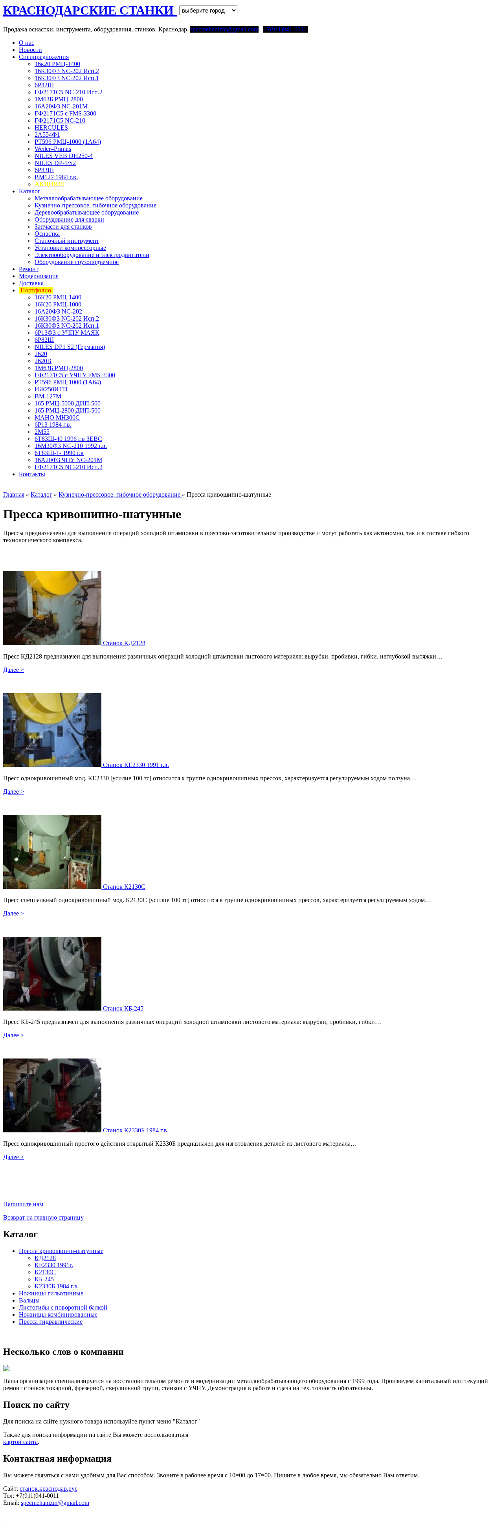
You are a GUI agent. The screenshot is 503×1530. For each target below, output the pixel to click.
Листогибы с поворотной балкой (63, 1307)
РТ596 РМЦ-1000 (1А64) (68, 141)
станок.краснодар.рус (48, 1488)
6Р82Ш (44, 85)
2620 (41, 353)
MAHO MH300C (57, 417)
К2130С (45, 1272)
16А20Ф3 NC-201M (61, 106)
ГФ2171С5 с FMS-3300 (65, 113)
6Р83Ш (44, 170)
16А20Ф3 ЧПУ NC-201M (68, 460)
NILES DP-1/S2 (55, 163)
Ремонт (29, 269)
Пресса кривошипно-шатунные (61, 1250)
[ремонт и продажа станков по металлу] (4, 1523)
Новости (30, 49)
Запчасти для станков (63, 226)
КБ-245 (44, 1279)
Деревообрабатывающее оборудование (87, 212)
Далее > (13, 669)
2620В (43, 361)
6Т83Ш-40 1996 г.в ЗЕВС (68, 438)
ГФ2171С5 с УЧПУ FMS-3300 (75, 375)
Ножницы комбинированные (58, 1314)
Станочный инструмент (67, 240)
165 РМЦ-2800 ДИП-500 (68, 410)
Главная (13, 494)
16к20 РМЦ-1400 (57, 64)
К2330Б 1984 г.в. (57, 1286)
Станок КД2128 (124, 643)
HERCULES (51, 127)
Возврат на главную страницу (43, 1217)
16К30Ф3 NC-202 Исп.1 (67, 78)
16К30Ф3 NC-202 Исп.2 (67, 71)
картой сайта (20, 1441)
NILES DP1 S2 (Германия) (70, 346)
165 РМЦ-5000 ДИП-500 (68, 403)
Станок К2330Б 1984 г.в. (136, 1130)
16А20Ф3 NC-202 (58, 311)
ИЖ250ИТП (51, 389)
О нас (26, 42)
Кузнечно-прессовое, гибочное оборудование (95, 205)
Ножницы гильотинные (51, 1293)
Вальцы (29, 1300)
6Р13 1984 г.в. (53, 424)
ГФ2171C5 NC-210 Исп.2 (69, 92)
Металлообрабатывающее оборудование (89, 198)
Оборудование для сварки (69, 219)
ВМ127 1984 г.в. (56, 177)
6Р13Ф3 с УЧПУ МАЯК (67, 332)
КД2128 (45, 1258)
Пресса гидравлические (51, 1321)
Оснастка (47, 233)
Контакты (32, 474)
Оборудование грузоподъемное (77, 262)
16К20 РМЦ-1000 (58, 304)
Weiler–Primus (53, 148)
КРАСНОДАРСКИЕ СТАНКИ (90, 10)
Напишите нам (23, 1204)
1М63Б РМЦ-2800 (59, 99)
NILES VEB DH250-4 (64, 155)
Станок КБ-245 (123, 1008)
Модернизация (39, 276)
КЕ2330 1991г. (54, 1265)
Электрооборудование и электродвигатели (92, 254)
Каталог (29, 191)
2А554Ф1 (47, 134)
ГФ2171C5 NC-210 (60, 120)
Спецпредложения (44, 56)
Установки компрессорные (70, 247)
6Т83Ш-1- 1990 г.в (59, 452)
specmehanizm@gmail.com (55, 1502)
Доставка (31, 283)
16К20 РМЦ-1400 (58, 297)
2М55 (42, 431)
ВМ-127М (48, 396)
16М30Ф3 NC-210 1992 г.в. (71, 445)
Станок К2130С (124, 886)
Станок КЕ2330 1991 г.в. (136, 764)
